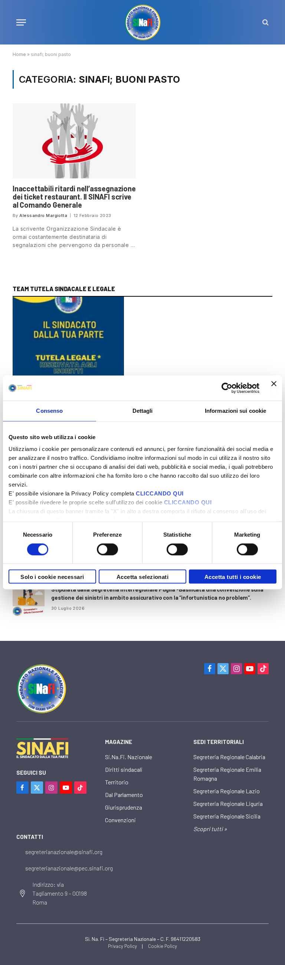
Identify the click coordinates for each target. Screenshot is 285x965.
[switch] (107, 549)
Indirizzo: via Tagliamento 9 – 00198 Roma (59, 893)
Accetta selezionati (143, 577)
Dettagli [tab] (142, 411)
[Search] (265, 22)
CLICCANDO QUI (160, 493)
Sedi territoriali (218, 741)
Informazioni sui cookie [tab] (235, 411)
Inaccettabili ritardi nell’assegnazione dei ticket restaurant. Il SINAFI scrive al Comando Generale (74, 196)
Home (19, 54)
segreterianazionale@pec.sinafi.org (69, 868)
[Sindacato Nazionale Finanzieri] (142, 22)
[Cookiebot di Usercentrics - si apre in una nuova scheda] (226, 387)
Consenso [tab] (49, 411)
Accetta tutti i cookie (232, 577)
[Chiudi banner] (273, 388)
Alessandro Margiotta (43, 215)
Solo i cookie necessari (52, 577)
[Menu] (21, 22)
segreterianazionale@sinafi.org (63, 851)
